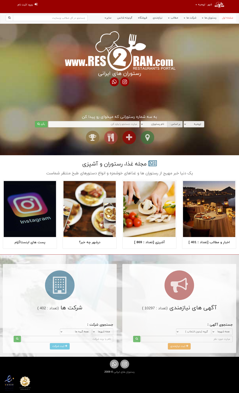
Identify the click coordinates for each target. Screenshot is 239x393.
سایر (108, 18)
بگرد (42, 124)
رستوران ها (210, 18)
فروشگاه (142, 18)
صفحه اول (227, 18)
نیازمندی (157, 18)
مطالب (174, 18)
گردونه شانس (124, 18)
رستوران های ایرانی (124, 372)
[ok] (136, 339)
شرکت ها (191, 18)
